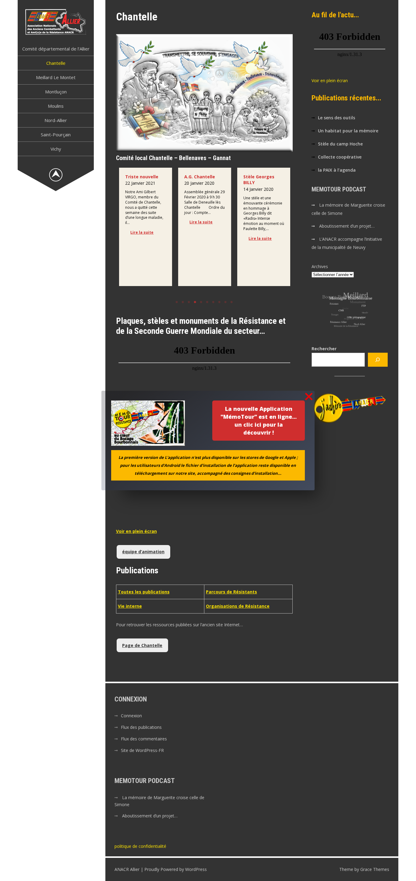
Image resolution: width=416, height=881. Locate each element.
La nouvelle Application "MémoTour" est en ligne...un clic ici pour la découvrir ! (258, 420)
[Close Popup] (309, 397)
